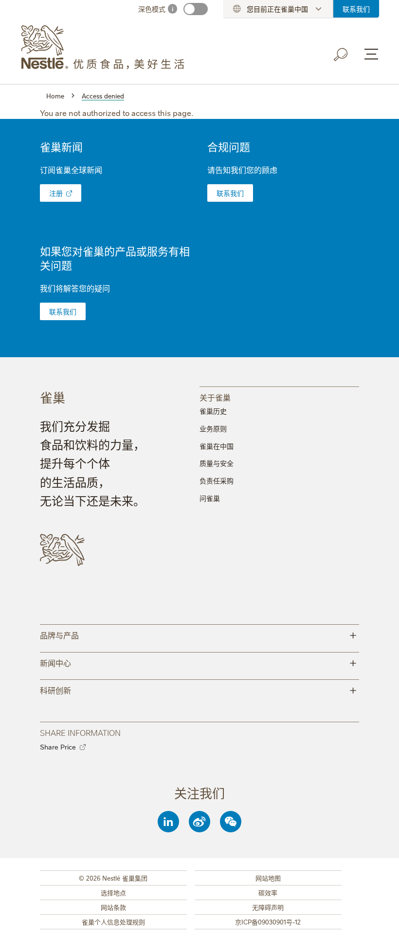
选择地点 (113, 892)
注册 (56, 193)
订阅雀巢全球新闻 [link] (71, 169)
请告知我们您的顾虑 (242, 169)
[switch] (195, 9)
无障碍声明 (268, 907)
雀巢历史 (213, 410)
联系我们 (356, 8)
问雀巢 (210, 498)
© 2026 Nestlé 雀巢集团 (113, 877)
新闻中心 (198, 662)
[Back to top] (379, 925)
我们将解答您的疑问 (75, 288)
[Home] (108, 48)
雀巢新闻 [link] (61, 146)
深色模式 (151, 8)
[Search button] (341, 54)
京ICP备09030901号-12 (268, 921)
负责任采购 (217, 480)
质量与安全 (217, 463)
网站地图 (268, 877)
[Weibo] (199, 821)
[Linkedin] (168, 821)
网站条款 (113, 907)
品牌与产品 (198, 634)
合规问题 (228, 146)
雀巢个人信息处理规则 (113, 921)
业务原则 (213, 428)
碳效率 (267, 892)
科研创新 (198, 689)
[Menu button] (371, 54)
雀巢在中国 (217, 446)
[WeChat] (230, 821)
